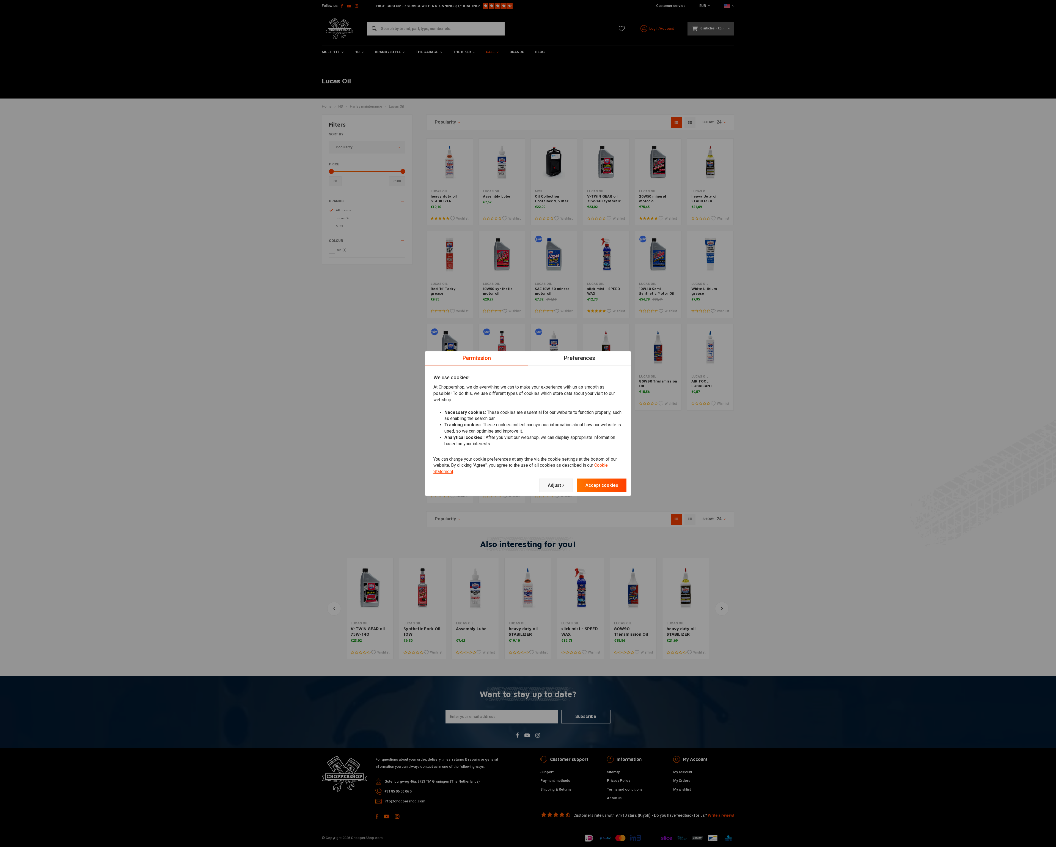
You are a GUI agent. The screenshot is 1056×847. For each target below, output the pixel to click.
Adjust (554, 485)
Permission (477, 358)
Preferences (579, 358)
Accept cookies (601, 485)
